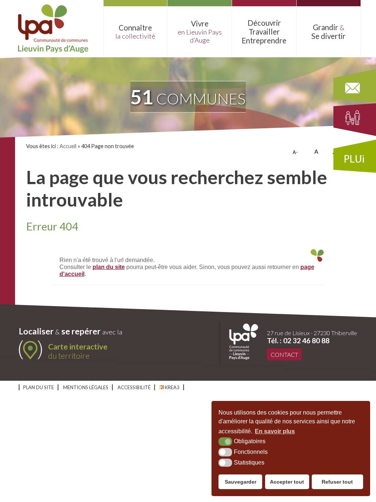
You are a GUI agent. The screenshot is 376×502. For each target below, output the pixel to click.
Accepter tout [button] (287, 482)
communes (188, 96)
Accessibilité (134, 387)
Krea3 (172, 387)
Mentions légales (85, 387)
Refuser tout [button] (337, 482)
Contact (284, 354)
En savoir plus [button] (275, 431)
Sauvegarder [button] (240, 482)
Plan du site (38, 387)
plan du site (109, 266)
